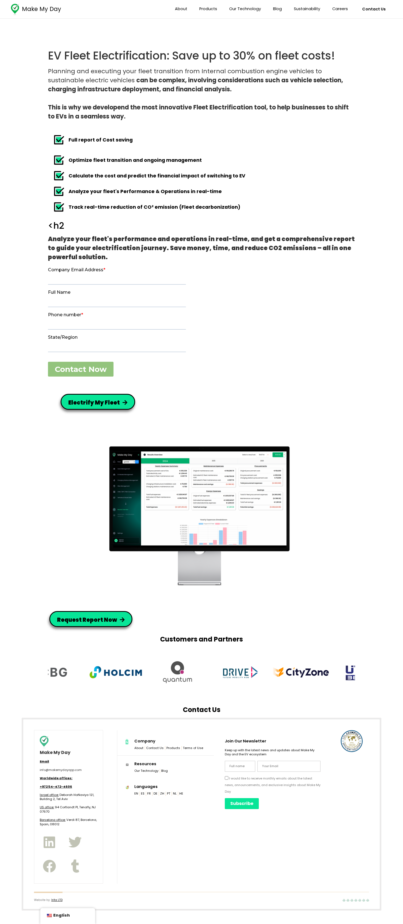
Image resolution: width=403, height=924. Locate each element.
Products (208, 9)
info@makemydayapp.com (61, 770)
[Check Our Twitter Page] (75, 842)
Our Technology (245, 9)
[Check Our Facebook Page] (49, 866)
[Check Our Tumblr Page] (75, 866)
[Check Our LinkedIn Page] (49, 842)
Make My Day (41, 9)
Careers (340, 9)
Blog (277, 9)
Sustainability (307, 9)
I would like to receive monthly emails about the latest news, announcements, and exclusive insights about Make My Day (272, 784)
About (181, 9)
